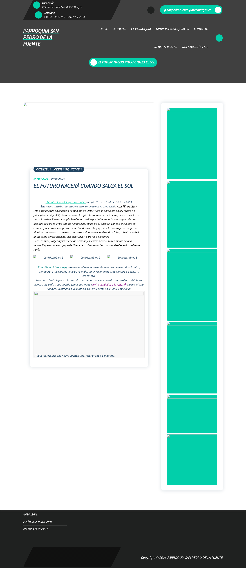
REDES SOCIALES (165, 47)
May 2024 (40, 178)
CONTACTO (201, 29)
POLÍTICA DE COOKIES (35, 529)
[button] (33, 265)
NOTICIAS (119, 29)
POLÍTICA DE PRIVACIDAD (37, 522)
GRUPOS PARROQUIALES (172, 29)
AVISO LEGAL (30, 514)
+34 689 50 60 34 (75, 17)
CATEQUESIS (43, 169)
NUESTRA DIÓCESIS (195, 47)
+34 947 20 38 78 (53, 17)
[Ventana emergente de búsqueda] (219, 38)
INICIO (104, 29)
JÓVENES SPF (60, 169)
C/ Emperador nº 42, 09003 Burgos (62, 7)
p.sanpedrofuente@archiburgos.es (187, 10)
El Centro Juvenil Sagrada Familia (66, 202)
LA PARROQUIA (141, 29)
